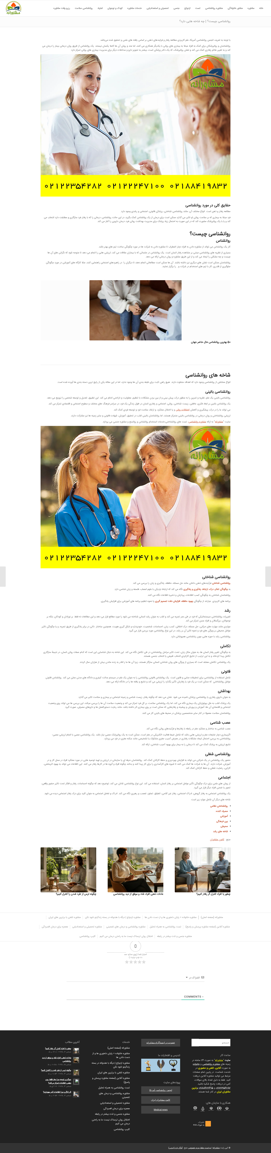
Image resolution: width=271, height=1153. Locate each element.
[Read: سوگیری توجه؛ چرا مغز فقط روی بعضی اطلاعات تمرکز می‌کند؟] (76, 1081)
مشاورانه (219, 422)
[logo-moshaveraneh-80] (13, 8)
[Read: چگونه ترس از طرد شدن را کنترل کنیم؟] (76, 1072)
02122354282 (223, 1088)
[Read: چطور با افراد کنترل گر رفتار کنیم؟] (76, 1050)
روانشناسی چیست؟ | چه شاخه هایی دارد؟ (204, 21)
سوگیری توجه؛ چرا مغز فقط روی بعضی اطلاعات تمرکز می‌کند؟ (58, 1081)
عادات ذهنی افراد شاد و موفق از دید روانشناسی (138, 894)
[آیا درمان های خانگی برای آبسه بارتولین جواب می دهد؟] (268, 576)
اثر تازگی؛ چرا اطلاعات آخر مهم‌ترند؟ (57, 1092)
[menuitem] (261, 8)
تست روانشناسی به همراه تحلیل (114, 1088)
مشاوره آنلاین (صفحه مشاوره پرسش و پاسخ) (111, 1080)
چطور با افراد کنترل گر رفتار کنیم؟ (213, 894)
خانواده (196, 1064)
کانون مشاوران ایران (160, 1100)
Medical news (161, 1109)
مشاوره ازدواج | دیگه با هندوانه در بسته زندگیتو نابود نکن (111, 1065)
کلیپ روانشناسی (122, 1129)
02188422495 (206, 1088)
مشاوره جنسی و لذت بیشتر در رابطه (112, 1114)
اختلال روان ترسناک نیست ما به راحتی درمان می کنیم (111, 1122)
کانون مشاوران (217, 840)
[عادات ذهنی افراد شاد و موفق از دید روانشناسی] (135, 869)
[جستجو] (48, 8)
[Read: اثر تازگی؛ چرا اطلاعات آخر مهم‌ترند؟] (76, 1094)
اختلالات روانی (183, 410)
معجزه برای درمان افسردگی (116, 1109)
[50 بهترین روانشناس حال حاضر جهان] (135, 310)
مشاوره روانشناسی (197, 422)
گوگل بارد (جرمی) (175, 1148)
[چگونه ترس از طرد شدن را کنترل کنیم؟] (68, 869)
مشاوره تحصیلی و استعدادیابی (115, 1103)
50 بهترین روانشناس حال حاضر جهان (210, 342)
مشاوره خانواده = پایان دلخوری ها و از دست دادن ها (111, 1055)
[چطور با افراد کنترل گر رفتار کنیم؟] (202, 869)
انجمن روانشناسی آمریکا (160, 1090)
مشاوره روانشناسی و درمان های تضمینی (114, 1095)
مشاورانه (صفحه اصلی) (118, 1048)
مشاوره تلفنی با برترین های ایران (114, 1073)
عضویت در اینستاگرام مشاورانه (160, 1042)
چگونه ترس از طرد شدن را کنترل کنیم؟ (76, 894)
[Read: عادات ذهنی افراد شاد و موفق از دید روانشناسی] (76, 1060)
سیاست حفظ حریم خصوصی (199, 1148)
